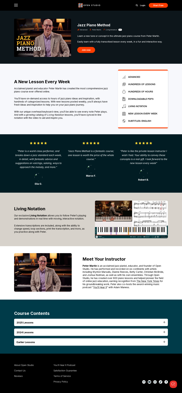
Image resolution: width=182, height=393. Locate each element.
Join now (86, 50)
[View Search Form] (137, 5)
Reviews (18, 376)
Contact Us (20, 370)
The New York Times (147, 281)
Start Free (158, 5)
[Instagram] (155, 382)
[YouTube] (149, 382)
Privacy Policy (60, 381)
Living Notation (111, 30)
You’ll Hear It (100, 287)
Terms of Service (62, 376)
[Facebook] (166, 382)
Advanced (84, 30)
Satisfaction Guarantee (65, 370)
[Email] (144, 382)
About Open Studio (24, 365)
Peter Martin (96, 30)
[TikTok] (160, 382)
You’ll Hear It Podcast (64, 365)
